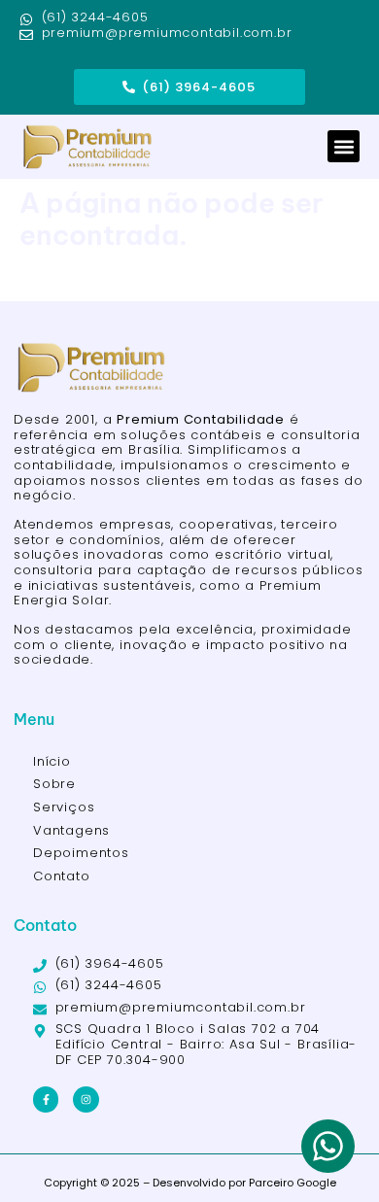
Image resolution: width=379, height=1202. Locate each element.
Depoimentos (81, 852)
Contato (61, 876)
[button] (343, 146)
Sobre (54, 783)
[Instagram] (85, 1099)
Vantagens (71, 830)
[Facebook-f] (45, 1099)
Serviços (63, 807)
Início (52, 761)
